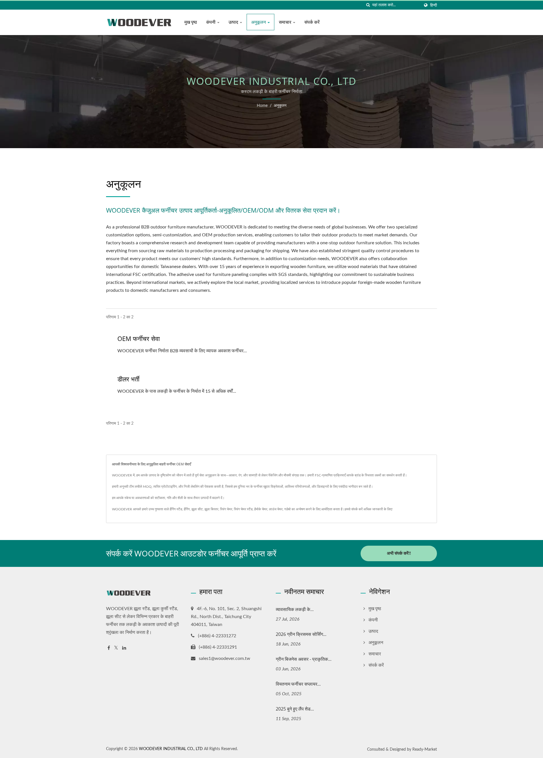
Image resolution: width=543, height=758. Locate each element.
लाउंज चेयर (276, 509)
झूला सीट (197, 509)
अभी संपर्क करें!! (399, 553)
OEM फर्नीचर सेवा (138, 338)
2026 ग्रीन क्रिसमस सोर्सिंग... (301, 634)
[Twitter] (116, 648)
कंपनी (211, 22)
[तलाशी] (368, 5)
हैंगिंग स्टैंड (176, 509)
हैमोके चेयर (260, 509)
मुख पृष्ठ (190, 22)
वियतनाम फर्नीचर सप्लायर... (298, 684)
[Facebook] (108, 648)
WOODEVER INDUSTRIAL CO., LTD (171, 749)
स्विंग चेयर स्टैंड (243, 509)
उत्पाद (234, 22)
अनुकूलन (259, 22)
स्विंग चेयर (226, 509)
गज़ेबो (287, 509)
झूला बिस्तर (211, 509)
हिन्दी (433, 5)
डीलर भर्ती (128, 379)
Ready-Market (424, 749)
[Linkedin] (124, 648)
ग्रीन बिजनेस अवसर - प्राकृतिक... (303, 659)
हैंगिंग (187, 509)
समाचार (285, 22)
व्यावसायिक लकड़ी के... (295, 609)
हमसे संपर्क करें (354, 509)
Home (262, 106)
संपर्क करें (312, 22)
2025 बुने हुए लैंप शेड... (295, 709)
